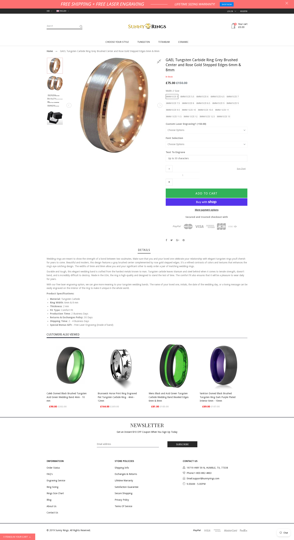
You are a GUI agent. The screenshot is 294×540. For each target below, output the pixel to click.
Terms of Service (123, 506)
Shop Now (227, 4)
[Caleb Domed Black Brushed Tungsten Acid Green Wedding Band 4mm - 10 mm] (70, 365)
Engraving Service (56, 480)
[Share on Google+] (177, 240)
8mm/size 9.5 (173, 110)
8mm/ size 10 (189, 110)
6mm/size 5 (172, 96)
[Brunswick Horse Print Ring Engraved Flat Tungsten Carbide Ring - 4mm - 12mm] (121, 365)
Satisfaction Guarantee (126, 487)
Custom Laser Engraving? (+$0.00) (186, 124)
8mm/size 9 (233, 103)
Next (159, 105)
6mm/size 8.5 (203, 103)
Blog (49, 499)
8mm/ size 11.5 (173, 116)
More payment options (206, 209)
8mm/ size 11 (222, 110)
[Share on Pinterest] (184, 240)
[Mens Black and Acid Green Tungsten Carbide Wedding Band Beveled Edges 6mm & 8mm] (172, 365)
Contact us (52, 512)
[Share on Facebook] (166, 240)
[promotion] (286, 3)
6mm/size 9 (218, 103)
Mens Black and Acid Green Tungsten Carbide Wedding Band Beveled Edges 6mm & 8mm (169, 397)
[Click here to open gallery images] (159, 62)
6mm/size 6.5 (217, 96)
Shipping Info (122, 467)
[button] (169, 168)
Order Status (53, 467)
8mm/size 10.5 (205, 110)
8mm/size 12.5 (207, 116)
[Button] (90, 394)
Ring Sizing (52, 487)
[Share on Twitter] (171, 240)
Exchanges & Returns (126, 474)
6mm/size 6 (202, 96)
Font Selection (174, 138)
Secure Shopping (123, 493)
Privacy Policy (122, 499)
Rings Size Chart (55, 493)
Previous (69, 105)
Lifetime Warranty (124, 480)
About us (51, 506)
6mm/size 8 (188, 103)
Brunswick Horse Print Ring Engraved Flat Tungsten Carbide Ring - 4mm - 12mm (117, 397)
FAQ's (50, 474)
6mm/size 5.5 (187, 96)
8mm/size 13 (223, 116)
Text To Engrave (175, 152)
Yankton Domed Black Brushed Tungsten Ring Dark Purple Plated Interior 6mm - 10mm (217, 397)
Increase (169, 182)
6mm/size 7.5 (173, 103)
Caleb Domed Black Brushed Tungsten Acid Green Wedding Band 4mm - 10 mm (67, 397)
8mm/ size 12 (190, 116)
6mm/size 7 (233, 96)
